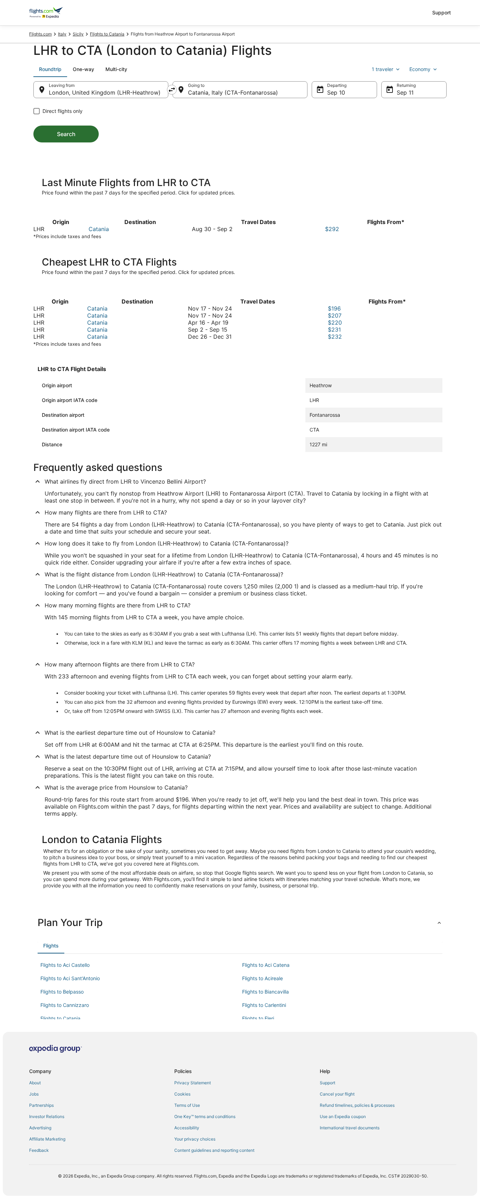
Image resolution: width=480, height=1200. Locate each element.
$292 (332, 228)
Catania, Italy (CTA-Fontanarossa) (233, 92)
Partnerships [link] (41, 1105)
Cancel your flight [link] (337, 1094)
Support (441, 12)
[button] (240, 922)
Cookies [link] (182, 1094)
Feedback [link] (39, 1150)
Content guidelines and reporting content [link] (214, 1150)
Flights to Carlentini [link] (264, 1005)
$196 (334, 308)
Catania (99, 228)
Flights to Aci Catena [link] (266, 965)
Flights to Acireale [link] (262, 978)
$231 (334, 329)
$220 (335, 322)
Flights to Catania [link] (107, 34)
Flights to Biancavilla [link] (265, 992)
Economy (419, 69)
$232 (335, 336)
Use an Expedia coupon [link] (343, 1116)
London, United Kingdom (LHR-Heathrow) (105, 92)
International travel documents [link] (350, 1127)
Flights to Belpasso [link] (62, 992)
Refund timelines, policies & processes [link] (357, 1105)
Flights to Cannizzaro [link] (64, 1005)
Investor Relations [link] (46, 1116)
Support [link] (327, 1082)
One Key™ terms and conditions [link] (204, 1116)
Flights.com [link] (40, 34)
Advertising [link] (40, 1127)
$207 (335, 315)
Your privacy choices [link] (194, 1139)
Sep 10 (336, 92)
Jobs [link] (34, 1094)
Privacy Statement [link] (192, 1082)
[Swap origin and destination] (172, 90)
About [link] (35, 1082)
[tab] (50, 69)
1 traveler (382, 69)
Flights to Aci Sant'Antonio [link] (70, 978)
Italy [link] (62, 34)
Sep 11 (405, 92)
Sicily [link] (78, 34)
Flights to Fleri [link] (258, 1018)
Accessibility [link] (186, 1127)
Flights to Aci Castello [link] (65, 965)
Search (66, 134)
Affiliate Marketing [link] (47, 1139)
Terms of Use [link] (187, 1105)
